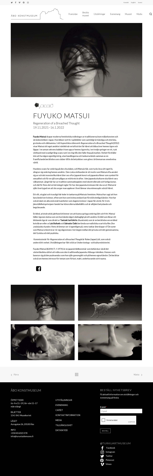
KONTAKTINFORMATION (67, 415)
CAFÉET (59, 410)
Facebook (109, 448)
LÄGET (14, 421)
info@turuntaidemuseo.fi (22, 436)
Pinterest (109, 460)
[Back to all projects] (76, 374)
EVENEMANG (61, 405)
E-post (103, 407)
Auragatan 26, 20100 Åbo (22, 424)
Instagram (109, 452)
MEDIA (58, 420)
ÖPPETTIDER (17, 400)
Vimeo (108, 464)
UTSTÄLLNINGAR (63, 400)
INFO (13, 430)
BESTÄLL (105, 431)
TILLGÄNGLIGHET (64, 425)
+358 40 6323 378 (19, 433)
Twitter (108, 456)
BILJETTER (16, 412)
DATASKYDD (61, 430)
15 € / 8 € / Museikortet (21, 415)
